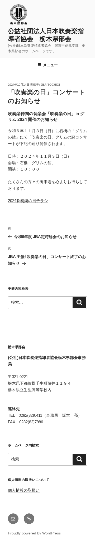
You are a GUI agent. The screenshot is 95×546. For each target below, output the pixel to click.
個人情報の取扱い (24, 490)
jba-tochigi (50, 84)
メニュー (50, 65)
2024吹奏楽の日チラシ (28, 200)
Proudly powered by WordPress (34, 533)
